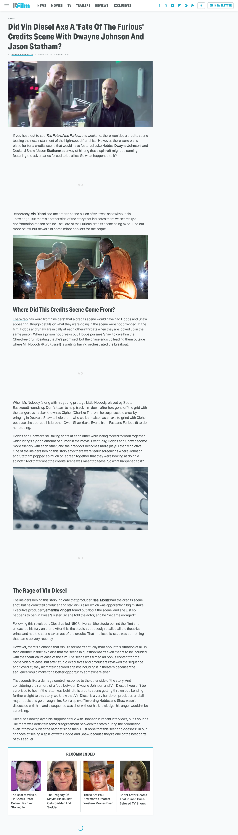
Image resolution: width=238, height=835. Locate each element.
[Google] (186, 6)
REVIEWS (102, 5)
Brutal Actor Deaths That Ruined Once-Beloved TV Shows (133, 799)
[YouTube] (173, 6)
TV (69, 5)
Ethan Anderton (22, 54)
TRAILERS (83, 5)
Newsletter (223, 5)
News (11, 18)
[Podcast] (201, 5)
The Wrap (20, 319)
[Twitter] (166, 6)
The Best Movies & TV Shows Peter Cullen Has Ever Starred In (24, 801)
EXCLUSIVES (122, 5)
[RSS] (193, 6)
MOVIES (57, 5)
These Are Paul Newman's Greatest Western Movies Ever (98, 799)
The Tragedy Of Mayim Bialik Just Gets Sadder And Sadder (59, 801)
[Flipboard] (179, 6)
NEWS (41, 5)
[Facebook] (159, 6)
